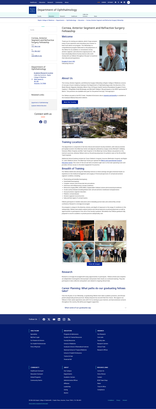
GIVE (98, 2)
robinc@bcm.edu (36, 56)
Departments (60, 20)
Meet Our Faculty (70, 102)
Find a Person (101, 374)
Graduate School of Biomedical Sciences (76, 347)
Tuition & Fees (68, 356)
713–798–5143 (35, 46)
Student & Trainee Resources (73, 337)
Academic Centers (69, 377)
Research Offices (102, 350)
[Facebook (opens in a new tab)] (115, 2)
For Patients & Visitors (37, 340)
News (95, 16)
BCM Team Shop (102, 380)
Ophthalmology (71, 20)
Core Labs (100, 337)
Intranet (125, 400)
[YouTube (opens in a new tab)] (121, 2)
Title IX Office (101, 386)
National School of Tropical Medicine (75, 350)
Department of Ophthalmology (39, 102)
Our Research (101, 334)
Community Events (36, 380)
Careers (99, 377)
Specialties (33, 334)
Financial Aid (68, 359)
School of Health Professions (73, 353)
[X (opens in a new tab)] (118, 2)
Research (50, 2)
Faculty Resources (69, 340)
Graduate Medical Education (38, 105)
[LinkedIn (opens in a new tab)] (124, 2)
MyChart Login (34, 337)
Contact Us (100, 371)
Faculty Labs (101, 340)
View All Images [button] (94, 264)
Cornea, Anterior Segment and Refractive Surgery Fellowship (104, 20)
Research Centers (102, 344)
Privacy (118, 400)
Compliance (101, 390)
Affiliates (66, 383)
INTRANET (110, 2)
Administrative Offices (71, 380)
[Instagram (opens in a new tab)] (45, 121)
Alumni (66, 393)
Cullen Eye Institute (85, 15)
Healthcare (33, 2)
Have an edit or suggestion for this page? (38, 403)
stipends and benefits (110, 95)
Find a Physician (35, 347)
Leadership (67, 386)
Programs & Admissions (71, 334)
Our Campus (68, 371)
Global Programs (35, 377)
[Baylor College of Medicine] (32, 10)
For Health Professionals (38, 344)
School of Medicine (70, 344)
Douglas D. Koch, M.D (68, 61)
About (66, 2)
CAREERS (103, 2)
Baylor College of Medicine (46, 20)
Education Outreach (36, 374)
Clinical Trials (101, 347)
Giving (66, 390)
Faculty (39, 16)
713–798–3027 (35, 51)
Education (42, 2)
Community (58, 2)
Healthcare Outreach (36, 371)
